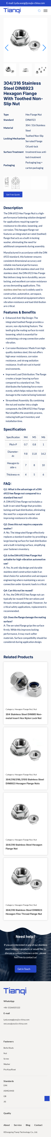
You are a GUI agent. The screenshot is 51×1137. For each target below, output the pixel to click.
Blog (28, 1125)
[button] (44, 48)
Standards (9, 1081)
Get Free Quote (13, 194)
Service (18, 1125)
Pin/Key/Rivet (10, 1069)
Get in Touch (24, 968)
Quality (7, 1113)
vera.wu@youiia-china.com (15, 1023)
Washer (7, 1064)
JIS (5, 1101)
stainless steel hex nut (15, 289)
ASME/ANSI (9, 1091)
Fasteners (9, 1041)
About (7, 1125)
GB (5, 1096)
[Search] (39, 11)
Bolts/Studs (9, 1048)
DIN (5, 1085)
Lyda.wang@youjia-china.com (29, 3)
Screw (6, 1058)
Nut (5, 1053)
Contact (38, 1125)
